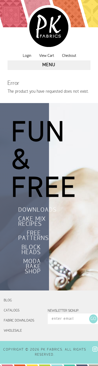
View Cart (46, 56)
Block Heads (31, 250)
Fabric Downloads (19, 321)
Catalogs (11, 310)
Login (27, 56)
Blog (8, 300)
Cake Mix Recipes (29, 222)
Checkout (69, 56)
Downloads (29, 210)
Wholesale (13, 331)
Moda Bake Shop (32, 267)
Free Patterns (29, 236)
